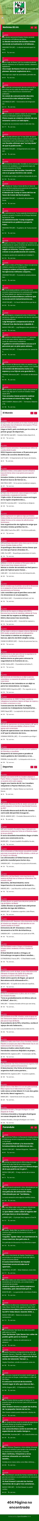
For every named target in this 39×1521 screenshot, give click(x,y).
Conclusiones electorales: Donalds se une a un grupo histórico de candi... (18, 171)
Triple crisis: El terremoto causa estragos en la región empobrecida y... (19, 498)
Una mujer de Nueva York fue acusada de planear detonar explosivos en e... (20, 70)
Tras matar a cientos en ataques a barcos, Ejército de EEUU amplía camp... (18, 636)
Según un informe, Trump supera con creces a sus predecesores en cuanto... (19, 250)
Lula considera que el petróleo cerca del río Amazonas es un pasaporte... (18, 593)
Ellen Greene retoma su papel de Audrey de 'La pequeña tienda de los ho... (19, 1408)
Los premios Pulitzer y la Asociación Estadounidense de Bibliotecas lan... (18, 1145)
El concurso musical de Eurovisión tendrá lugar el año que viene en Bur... (18, 1382)
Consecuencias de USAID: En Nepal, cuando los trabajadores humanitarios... (19, 707)
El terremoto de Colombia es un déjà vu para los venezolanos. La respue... (18, 684)
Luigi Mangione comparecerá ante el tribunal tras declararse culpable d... (18, 323)
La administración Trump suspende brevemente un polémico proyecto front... (17, 222)
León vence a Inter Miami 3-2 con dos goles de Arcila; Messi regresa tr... (19, 1092)
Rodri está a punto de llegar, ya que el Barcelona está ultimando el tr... (17, 979)
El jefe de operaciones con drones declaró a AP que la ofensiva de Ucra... (19, 732)
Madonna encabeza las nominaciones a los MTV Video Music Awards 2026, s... (19, 1310)
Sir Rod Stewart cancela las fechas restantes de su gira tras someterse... (18, 1482)
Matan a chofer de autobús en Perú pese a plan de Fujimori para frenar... (19, 568)
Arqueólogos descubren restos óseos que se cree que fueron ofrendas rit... (19, 548)
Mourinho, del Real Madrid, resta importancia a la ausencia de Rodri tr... (18, 884)
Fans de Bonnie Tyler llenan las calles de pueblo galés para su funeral (19, 1335)
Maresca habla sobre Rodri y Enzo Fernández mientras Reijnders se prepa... (18, 1049)
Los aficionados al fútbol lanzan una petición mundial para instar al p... (17, 859)
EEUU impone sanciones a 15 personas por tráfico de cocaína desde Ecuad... (19, 453)
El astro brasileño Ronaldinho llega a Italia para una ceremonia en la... (19, 836)
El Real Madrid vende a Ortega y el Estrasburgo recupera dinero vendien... (18, 954)
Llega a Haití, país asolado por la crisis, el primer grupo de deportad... (19, 430)
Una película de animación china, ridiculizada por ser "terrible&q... (17, 1193)
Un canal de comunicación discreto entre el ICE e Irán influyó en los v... (18, 97)
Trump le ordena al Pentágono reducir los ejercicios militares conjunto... (18, 270)
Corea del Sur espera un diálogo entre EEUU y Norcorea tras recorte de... (17, 616)
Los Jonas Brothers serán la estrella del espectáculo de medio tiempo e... (19, 1430)
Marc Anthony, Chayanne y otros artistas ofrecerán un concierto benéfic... (16, 1456)
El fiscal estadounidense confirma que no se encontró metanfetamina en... (19, 297)
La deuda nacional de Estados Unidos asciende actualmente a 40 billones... (18, 42)
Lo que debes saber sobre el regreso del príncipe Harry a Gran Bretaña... (19, 1213)
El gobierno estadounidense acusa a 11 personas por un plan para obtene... (19, 345)
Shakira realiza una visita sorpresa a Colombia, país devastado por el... (18, 1287)
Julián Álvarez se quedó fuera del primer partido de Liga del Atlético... (18, 907)
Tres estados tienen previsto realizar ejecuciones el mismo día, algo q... (18, 397)
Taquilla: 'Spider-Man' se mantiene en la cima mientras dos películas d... (19, 1238)
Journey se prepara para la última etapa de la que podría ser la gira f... (20, 1167)
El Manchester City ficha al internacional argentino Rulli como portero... (18, 1069)
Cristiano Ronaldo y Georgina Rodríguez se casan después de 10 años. (18, 1115)
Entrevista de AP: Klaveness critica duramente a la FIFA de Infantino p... (16, 929)
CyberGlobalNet (22, 1516)
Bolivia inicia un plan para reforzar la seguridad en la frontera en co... (17, 659)
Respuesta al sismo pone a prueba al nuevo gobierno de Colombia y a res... (17, 754)
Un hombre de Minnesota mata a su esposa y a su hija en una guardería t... (19, 370)
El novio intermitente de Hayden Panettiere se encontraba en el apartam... (16, 1264)
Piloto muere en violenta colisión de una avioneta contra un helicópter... (19, 119)
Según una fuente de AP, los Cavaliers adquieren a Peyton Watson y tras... (17, 784)
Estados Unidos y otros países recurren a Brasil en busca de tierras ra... (19, 478)
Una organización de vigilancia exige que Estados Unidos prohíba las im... (19, 525)
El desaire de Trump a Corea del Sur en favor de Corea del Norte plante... (19, 193)
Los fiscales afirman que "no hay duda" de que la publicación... (19, 144)
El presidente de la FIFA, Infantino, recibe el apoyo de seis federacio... (19, 1024)
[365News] (19, 8)
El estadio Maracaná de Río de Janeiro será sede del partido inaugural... (17, 811)
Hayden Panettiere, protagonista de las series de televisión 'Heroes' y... (19, 1357)
